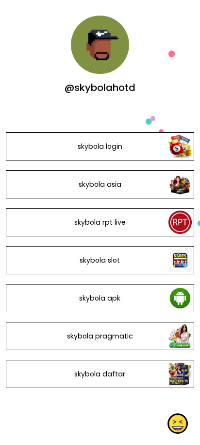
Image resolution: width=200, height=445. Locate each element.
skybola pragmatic (100, 336)
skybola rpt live (100, 222)
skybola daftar (99, 374)
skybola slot (100, 260)
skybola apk (99, 298)
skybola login (100, 146)
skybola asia (100, 184)
